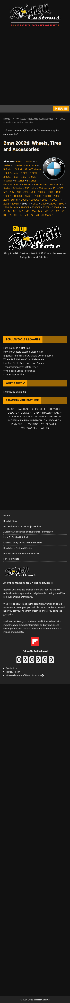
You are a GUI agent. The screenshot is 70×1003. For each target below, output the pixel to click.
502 (61, 188)
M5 (40, 211)
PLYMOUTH (17, 424)
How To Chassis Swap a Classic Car (23, 351)
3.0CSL (7, 176)
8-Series (17, 188)
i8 (4, 211)
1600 (58, 192)
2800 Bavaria (10, 207)
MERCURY (53, 416)
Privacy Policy (13, 671)
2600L (52, 203)
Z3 (26, 215)
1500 (50, 192)
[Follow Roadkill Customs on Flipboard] (35, 643)
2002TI (15, 203)
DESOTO (12, 412)
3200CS (36, 207)
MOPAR (12, 420)
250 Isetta (30, 188)
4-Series (8, 180)
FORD (35, 412)
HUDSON (14, 416)
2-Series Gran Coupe (25, 165)
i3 (63, 207)
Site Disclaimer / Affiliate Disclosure (23, 675)
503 (5, 192)
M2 (21, 211)
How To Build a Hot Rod (16, 347)
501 (54, 188)
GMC (56, 412)
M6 (46, 211)
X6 (15, 215)
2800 (61, 203)
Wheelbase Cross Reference (19, 370)
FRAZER (46, 412)
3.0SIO (33, 176)
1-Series (28, 161)
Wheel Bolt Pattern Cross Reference (23, 359)
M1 (15, 211)
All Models (47, 215)
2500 (35, 203)
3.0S (16, 176)
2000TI (45, 199)
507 (12, 192)
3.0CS (24, 173)
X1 (52, 211)
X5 (10, 215)
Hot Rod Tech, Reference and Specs (23, 363)
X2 (57, 211)
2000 (56, 195)
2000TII (56, 199)
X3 (63, 211)
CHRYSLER (54, 409)
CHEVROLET (38, 409)
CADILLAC (23, 409)
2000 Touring (10, 199)
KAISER (26, 416)
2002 (6, 203)
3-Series (8, 169)
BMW (19, 161)
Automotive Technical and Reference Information (28, 531)
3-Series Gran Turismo (28, 169)
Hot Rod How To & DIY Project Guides (22, 526)
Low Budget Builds (13, 374)
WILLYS (45, 428)
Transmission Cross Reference (20, 367)
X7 (21, 215)
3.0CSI (33, 173)
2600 (44, 203)
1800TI (47, 195)
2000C (24, 199)
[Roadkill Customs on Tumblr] (38, 661)
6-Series (26, 184)
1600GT (18, 195)
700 (33, 192)
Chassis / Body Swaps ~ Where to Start (22, 542)
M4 (34, 211)
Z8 (37, 215)
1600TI (28, 195)
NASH (23, 420)
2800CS (25, 207)
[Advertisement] (35, 66)
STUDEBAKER (48, 424)
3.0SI (24, 176)
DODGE (25, 412)
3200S (55, 207)
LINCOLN (39, 416)
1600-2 (7, 195)
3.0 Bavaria (11, 173)
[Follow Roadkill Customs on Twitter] (44, 661)
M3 (27, 211)
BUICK (10, 409)
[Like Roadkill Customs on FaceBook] (18, 661)
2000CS (35, 199)
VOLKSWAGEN (29, 428)
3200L (46, 207)
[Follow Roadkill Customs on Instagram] (25, 661)
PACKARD (53, 420)
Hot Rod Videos (11, 558)
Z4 (32, 215)
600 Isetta (22, 192)
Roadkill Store (10, 520)
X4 (4, 215)
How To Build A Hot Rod (15, 537)
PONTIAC (33, 424)
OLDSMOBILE (37, 420)
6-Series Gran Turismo (46, 184)
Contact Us (11, 668)
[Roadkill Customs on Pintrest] (31, 661)
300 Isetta (44, 188)
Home (6, 515)
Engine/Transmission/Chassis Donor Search (28, 355)
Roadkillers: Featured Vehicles (18, 548)
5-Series (19, 180)
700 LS (41, 192)
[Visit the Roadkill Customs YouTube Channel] (51, 661)
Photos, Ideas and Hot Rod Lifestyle (21, 553)
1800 (38, 195)
